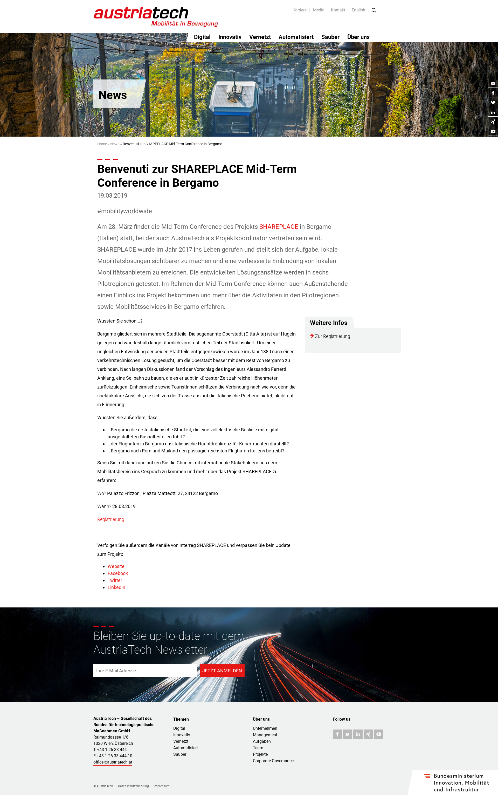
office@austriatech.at (112, 762)
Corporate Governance (273, 760)
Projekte (260, 754)
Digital (202, 37)
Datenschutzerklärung (133, 786)
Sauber (330, 37)
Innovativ (229, 37)
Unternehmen (265, 728)
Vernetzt (260, 37)
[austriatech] (156, 16)
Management (265, 734)
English (358, 10)
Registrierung (110, 519)
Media (318, 10)
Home (102, 144)
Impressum (162, 786)
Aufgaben (262, 741)
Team (258, 747)
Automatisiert (296, 37)
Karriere (300, 10)
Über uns (358, 37)
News (114, 144)
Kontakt (338, 10)
